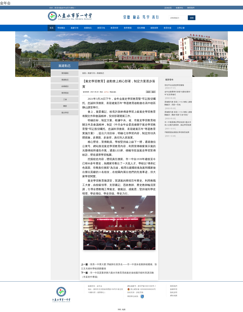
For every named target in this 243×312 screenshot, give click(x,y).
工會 (65, 99)
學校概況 (61, 28)
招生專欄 (141, 28)
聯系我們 (190, 7)
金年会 (5, 2)
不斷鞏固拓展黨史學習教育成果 (177, 132)
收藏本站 (179, 7)
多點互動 (139, 292)
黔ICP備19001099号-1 (147, 286)
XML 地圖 (121, 309)
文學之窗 (181, 28)
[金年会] (70, 16)
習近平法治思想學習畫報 (174, 85)
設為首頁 (168, 7)
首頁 (51, 28)
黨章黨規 (65, 92)
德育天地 (101, 28)
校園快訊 (88, 28)
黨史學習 (65, 112)
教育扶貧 (168, 28)
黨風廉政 (65, 73)
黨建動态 (65, 79)
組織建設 (65, 86)
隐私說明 (173, 292)
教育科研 (115, 28)
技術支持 (130, 292)
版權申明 (173, 289)
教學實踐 (128, 28)
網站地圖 (173, 295)
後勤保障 (154, 28)
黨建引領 (75, 28)
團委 (65, 106)
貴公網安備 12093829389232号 (143, 289)
